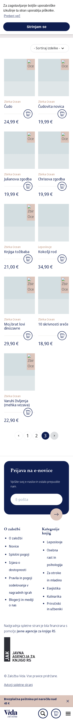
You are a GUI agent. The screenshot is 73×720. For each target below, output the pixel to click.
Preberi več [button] (12, 16)
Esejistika (53, 588)
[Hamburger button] (68, 713)
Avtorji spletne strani (18, 684)
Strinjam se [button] (36, 27)
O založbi (15, 538)
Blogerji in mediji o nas (21, 602)
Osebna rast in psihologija (54, 557)
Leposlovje (54, 542)
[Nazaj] (19, 436)
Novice (14, 546)
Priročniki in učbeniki (54, 606)
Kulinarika (54, 596)
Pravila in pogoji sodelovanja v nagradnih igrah (20, 585)
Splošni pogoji (19, 554)
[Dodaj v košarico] (28, 113)
